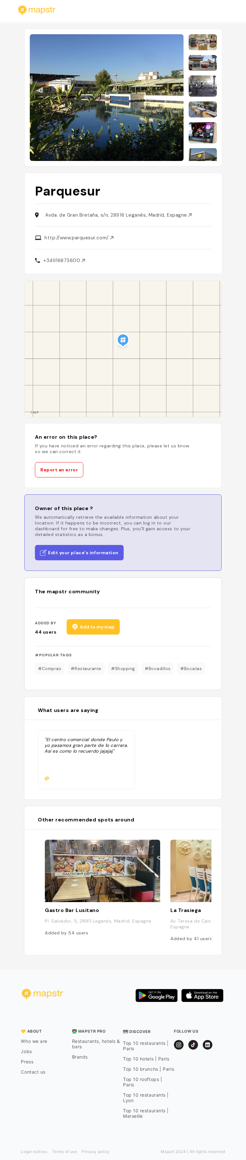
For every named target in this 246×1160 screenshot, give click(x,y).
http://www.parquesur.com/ (77, 238)
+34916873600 (62, 260)
